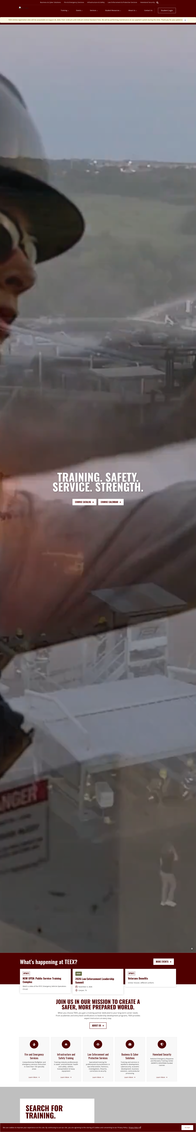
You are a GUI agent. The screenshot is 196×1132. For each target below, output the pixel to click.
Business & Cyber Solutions (50, 2)
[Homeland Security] (162, 1059)
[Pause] (192, 948)
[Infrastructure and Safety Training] (66, 1059)
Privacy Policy (135, 1127)
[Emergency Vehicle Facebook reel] (45, 981)
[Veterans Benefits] (150, 978)
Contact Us (148, 10)
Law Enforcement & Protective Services (122, 2)
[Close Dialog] (185, 20)
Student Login (167, 10)
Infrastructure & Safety (96, 2)
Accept (187, 1127)
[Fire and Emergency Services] (34, 1059)
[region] (98, 1127)
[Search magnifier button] (157, 2)
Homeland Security (147, 2)
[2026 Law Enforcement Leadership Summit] (98, 981)
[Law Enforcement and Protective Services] (98, 1059)
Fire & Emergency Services (74, 2)
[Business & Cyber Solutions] (130, 1059)
